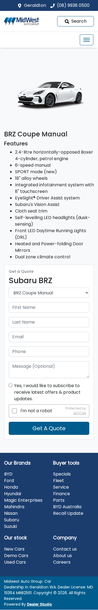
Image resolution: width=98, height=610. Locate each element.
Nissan (11, 513)
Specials (62, 474)
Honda (11, 487)
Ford (9, 480)
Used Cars (15, 562)
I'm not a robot (36, 411)
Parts (59, 500)
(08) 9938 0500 (73, 5)
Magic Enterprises (23, 500)
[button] (86, 39)
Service (61, 487)
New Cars (14, 549)
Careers (62, 562)
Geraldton (35, 5)
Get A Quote (49, 428)
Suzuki (10, 526)
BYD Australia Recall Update (68, 510)
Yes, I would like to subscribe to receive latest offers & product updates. (47, 392)
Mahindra (14, 507)
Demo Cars (16, 555)
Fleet (58, 480)
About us (62, 555)
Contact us (65, 549)
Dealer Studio (39, 604)
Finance (61, 494)
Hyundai (12, 494)
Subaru (11, 520)
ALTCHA (80, 413)
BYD (8, 474)
